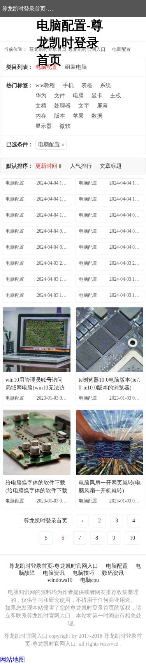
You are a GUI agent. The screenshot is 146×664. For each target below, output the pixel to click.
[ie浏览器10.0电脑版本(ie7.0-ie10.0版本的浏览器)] (110, 339)
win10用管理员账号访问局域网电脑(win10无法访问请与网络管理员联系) (35, 384)
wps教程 (45, 85)
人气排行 (81, 166)
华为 (40, 96)
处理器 (62, 106)
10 (132, 538)
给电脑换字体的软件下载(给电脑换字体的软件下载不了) (36, 487)
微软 (65, 126)
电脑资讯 (54, 573)
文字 (83, 106)
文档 (40, 106)
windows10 (59, 580)
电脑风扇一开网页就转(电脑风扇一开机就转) (110, 487)
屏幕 (102, 106)
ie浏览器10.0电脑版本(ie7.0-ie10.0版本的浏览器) (110, 384)
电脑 (78, 96)
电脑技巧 (83, 573)
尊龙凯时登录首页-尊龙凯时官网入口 (46, 9)
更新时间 (46, 166)
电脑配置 (121, 49)
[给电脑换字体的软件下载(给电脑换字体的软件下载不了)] (36, 442)
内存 (40, 116)
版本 (59, 116)
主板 (115, 96)
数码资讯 (113, 573)
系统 (105, 85)
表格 (86, 85)
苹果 (78, 116)
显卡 (96, 96)
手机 (68, 85)
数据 (96, 116)
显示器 (43, 126)
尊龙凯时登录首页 (45, 521)
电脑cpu (89, 580)
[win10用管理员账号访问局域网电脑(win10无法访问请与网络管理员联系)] (36, 339)
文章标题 (110, 166)
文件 (59, 96)
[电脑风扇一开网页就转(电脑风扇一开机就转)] (110, 442)
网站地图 (12, 659)
